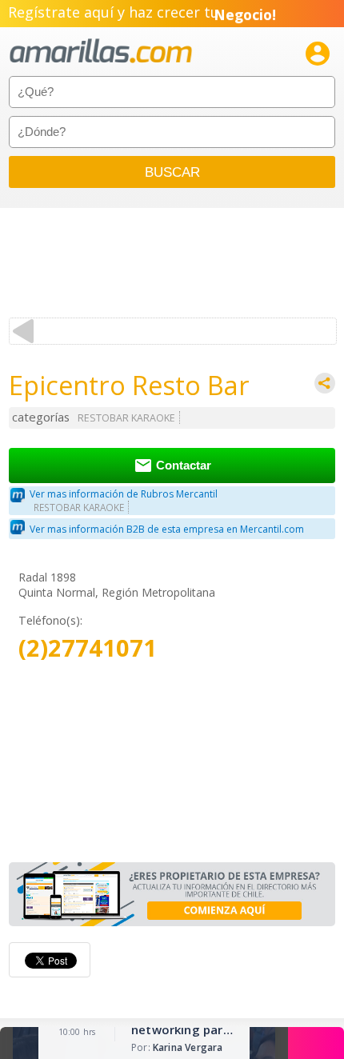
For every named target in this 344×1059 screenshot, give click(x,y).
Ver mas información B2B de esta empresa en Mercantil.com (167, 529)
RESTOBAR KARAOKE (126, 418)
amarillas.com (101, 51)
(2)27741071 (87, 648)
